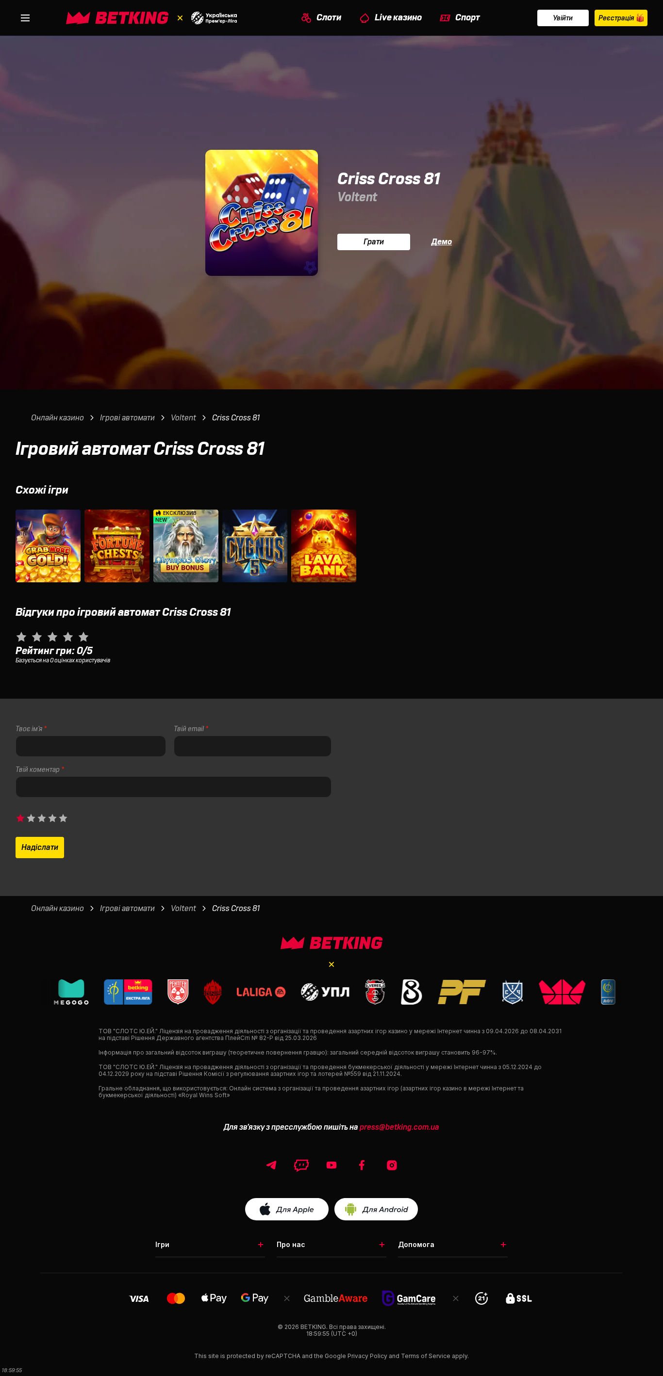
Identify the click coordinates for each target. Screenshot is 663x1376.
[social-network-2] (331, 1165)
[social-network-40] (301, 1165)
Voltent (357, 197)
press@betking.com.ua (399, 1127)
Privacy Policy (367, 1356)
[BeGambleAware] (335, 1298)
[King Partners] (332, 943)
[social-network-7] (391, 1165)
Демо (441, 242)
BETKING (313, 1326)
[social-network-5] (361, 1165)
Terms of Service (425, 1356)
